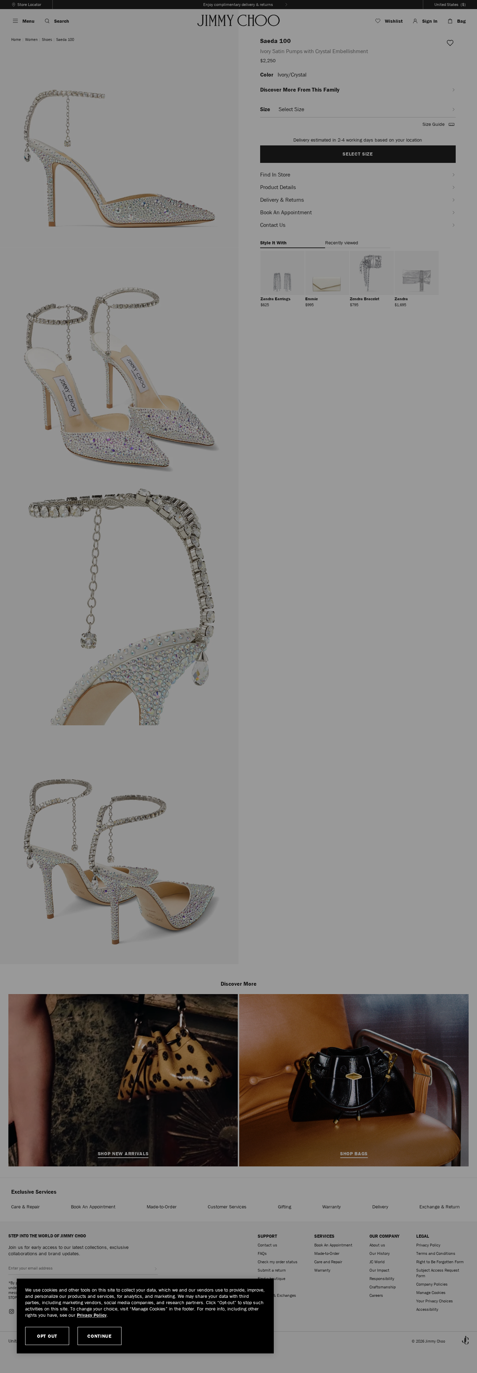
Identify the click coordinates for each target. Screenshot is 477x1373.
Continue (99, 1336)
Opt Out (47, 1336)
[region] (145, 1316)
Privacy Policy (92, 1315)
